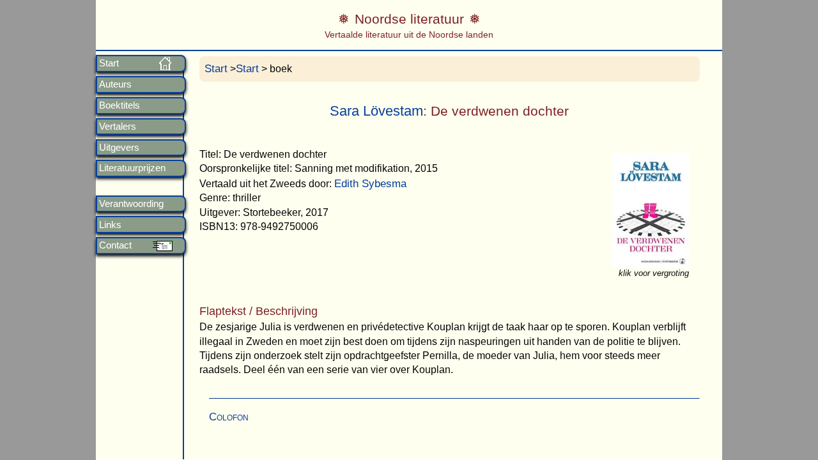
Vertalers (117, 126)
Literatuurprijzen (132, 168)
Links (110, 225)
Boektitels (119, 105)
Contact (115, 245)
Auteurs (115, 84)
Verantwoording (131, 204)
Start (109, 63)
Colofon (229, 417)
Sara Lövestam (376, 111)
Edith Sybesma (370, 184)
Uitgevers (119, 147)
